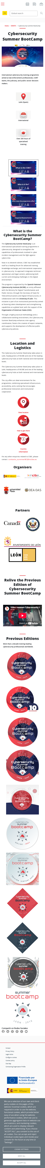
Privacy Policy (10, 1051)
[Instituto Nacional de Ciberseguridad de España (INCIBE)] (33, 477)
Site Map (8, 1063)
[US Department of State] (33, 524)
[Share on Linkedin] (7, 1031)
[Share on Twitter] (12, 1031)
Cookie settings (21, 1149)
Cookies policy (10, 1060)
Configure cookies (11, 1057)
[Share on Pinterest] (17, 1031)
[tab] (23, 167)
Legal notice (9, 1054)
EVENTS (13, 26)
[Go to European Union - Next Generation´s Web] (22, 1081)
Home (7, 26)
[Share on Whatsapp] (21, 1031)
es (5, 13)
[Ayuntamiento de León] (22, 541)
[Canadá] (12, 524)
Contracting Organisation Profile (16, 1067)
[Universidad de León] (12, 491)
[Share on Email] (26, 1031)
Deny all (21, 1156)
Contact (8, 1048)
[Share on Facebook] (3, 1031)
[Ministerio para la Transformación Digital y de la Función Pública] (12, 477)
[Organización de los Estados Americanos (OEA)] (33, 491)
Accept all (21, 1163)
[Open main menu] (2, 3)
